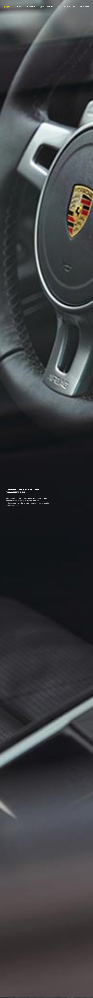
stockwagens (31, 6)
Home (19, 6)
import (50, 6)
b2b (58, 6)
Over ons (42, 7)
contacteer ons (84, 7)
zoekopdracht (69, 6)
